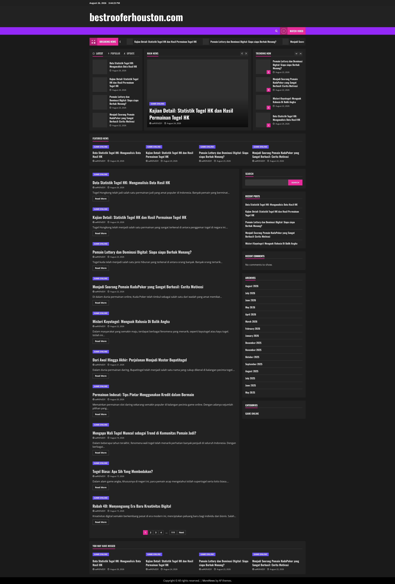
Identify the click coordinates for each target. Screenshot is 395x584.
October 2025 (252, 357)
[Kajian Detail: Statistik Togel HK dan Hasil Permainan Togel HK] (197, 93)
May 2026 (250, 307)
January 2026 (252, 336)
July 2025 (250, 378)
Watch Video (296, 31)
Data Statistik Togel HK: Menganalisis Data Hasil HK (100, 67)
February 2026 (252, 328)
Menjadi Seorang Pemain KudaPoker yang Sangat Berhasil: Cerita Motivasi (100, 120)
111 (173, 532)
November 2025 (253, 350)
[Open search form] (276, 31)
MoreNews (208, 580)
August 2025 (251, 371)
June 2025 (250, 385)
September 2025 (253, 364)
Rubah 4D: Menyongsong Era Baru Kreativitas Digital (132, 506)
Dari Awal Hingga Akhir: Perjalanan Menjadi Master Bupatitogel (140, 359)
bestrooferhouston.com (136, 16)
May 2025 (250, 392)
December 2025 (253, 343)
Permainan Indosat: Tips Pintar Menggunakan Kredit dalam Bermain (143, 394)
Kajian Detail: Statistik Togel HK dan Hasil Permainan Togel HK (148, 41)
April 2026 (250, 314)
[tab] (100, 54)
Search (249, 174)
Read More (102, 199)
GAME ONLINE (157, 103)
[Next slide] (246, 54)
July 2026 (250, 293)
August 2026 (251, 286)
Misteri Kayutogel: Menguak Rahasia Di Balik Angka (263, 91)
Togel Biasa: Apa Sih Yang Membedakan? (123, 471)
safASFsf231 (157, 123)
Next (181, 532)
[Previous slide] (242, 54)
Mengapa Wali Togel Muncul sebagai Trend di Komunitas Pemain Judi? (144, 433)
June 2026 (250, 300)
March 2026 (251, 321)
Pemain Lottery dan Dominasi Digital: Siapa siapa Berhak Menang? (226, 41)
